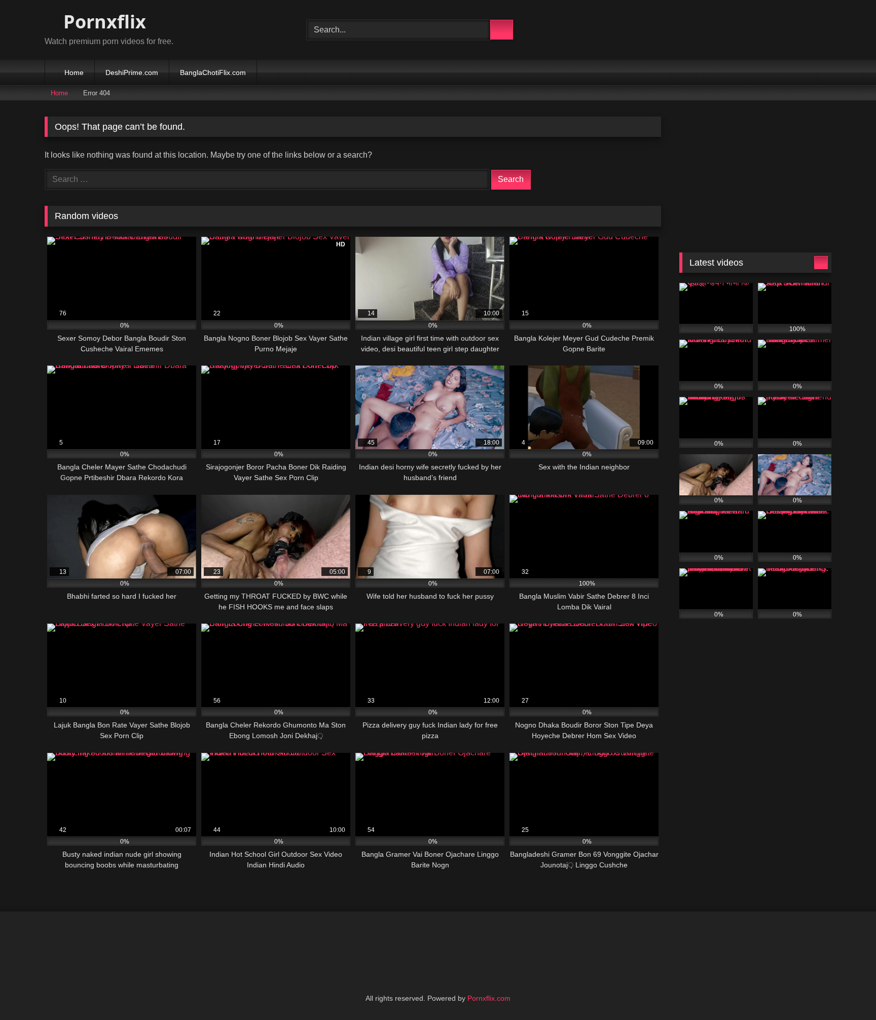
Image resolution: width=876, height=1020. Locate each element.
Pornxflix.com (488, 998)
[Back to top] (845, 990)
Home (74, 72)
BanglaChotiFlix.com (213, 72)
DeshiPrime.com (131, 72)
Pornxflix (102, 21)
